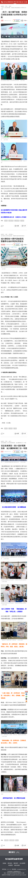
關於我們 (16, 863)
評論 (20, 1)
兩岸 (2, 451)
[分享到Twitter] (26, 699)
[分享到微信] (26, 696)
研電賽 (6, 840)
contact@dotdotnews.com (21, 869)
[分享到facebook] (26, 694)
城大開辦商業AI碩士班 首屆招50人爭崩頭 (13, 217)
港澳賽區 (12, 840)
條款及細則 (17, 865)
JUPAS (10, 428)
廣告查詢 (10, 863)
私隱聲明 (10, 865)
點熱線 (4, 863)
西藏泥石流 (10, 1)
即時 (15, 1)
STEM (22, 220)
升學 (15, 428)
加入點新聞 (22, 863)
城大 (6, 220)
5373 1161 (9, 869)
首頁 (5, 1)
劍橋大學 (11, 220)
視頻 (17, 1)
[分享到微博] (26, 701)
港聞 (2, 20)
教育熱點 (3, 244)
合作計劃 (17, 220)
